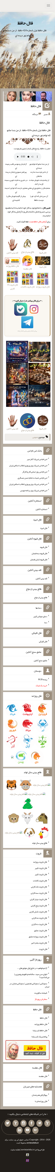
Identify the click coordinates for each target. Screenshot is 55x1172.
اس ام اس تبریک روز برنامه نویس (33, 490)
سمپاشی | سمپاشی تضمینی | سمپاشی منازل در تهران (29, 985)
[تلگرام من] (39, 1123)
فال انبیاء (43, 528)
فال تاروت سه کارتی (39, 893)
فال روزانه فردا (41, 1101)
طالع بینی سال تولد (39, 843)
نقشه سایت (15, 1149)
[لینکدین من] (19, 1130)
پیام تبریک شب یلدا (39, 1036)
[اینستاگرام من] (23, 1123)
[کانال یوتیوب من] (27, 1130)
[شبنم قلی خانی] (12, 97)
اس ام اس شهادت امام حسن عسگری (32, 478)
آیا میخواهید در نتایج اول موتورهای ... (32, 968)
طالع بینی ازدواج (40, 597)
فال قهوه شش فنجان (38, 559)
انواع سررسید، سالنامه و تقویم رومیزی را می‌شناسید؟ (31, 975)
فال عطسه (43, 1076)
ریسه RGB (42, 679)
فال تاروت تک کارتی (39, 887)
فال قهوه (43, 547)
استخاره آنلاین (41, 509)
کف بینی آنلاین (41, 578)
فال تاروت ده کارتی (39, 924)
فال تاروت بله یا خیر (39, 943)
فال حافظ (25, 23)
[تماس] (16, 1123)
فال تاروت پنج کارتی (39, 905)
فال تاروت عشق (40, 930)
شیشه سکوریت (40, 993)
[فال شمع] (17, 374)
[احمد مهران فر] (44, 97)
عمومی (35, 437)
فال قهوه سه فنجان (39, 553)
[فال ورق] (17, 396)
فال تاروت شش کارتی (38, 911)
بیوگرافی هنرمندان (39, 1095)
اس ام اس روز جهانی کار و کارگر (34, 471)
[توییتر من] (8, 1123)
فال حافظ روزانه (12, 266)
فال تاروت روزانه (40, 862)
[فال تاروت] (39, 352)
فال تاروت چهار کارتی (38, 899)
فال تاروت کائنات (40, 880)
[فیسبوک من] (31, 1123)
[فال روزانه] (17, 352)
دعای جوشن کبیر (40, 616)
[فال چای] (39, 396)
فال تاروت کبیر (41, 868)
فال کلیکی (43, 641)
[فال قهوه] (39, 374)
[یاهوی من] (47, 1123)
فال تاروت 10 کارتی (12, 287)
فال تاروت (43, 949)
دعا (45, 622)
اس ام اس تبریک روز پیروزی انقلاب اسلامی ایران (28, 465)
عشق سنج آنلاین (40, 660)
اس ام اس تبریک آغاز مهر (37, 459)
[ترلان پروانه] (28, 97)
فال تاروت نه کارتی (39, 918)
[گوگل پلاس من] (35, 1130)
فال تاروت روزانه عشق (38, 936)
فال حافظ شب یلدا (40, 1030)
